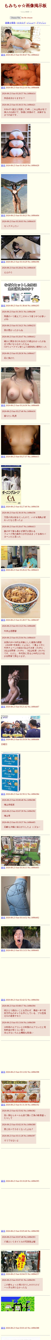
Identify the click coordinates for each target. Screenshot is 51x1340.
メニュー (31, 23)
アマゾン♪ (41, 23)
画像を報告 (10, 23)
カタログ (21, 23)
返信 (3, 55)
